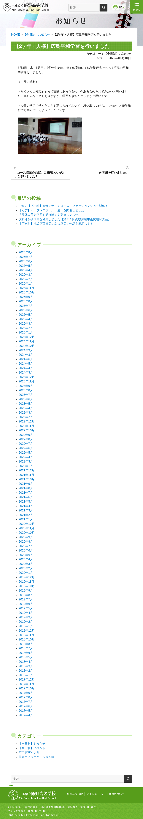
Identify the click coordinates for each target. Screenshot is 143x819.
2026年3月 (26, 274)
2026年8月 (26, 252)
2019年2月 (26, 621)
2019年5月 (26, 608)
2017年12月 (27, 679)
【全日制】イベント (32, 748)
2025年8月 (26, 301)
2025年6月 (26, 310)
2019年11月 (26, 581)
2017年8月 (26, 697)
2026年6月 (26, 261)
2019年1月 (26, 626)
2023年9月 (26, 385)
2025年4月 (26, 319)
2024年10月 (27, 345)
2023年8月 (26, 390)
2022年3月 (26, 461)
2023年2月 (26, 417)
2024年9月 (26, 350)
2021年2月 (26, 514)
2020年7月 (26, 546)
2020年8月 (26, 541)
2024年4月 (26, 368)
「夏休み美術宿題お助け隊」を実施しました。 (50, 214)
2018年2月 (26, 670)
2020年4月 (26, 559)
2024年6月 (26, 359)
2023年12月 (27, 377)
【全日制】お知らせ (32, 743)
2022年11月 (26, 425)
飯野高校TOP (75, 793)
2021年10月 (27, 479)
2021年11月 (26, 474)
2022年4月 (26, 457)
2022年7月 (26, 443)
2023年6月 (26, 399)
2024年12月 (27, 337)
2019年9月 (26, 590)
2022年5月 (26, 452)
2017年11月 (26, 684)
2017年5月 (26, 710)
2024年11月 (26, 341)
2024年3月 (26, 372)
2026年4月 (26, 270)
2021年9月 (26, 483)
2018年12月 (27, 630)
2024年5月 (26, 363)
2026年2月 (26, 279)
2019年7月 (26, 599)
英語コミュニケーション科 (36, 757)
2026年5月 (26, 265)
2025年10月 (27, 292)
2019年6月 (26, 603)
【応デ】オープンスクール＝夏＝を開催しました (51, 210)
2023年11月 (26, 381)
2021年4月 (26, 506)
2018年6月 (26, 652)
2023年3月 (26, 412)
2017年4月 (26, 715)
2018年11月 (26, 635)
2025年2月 (26, 328)
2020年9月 (26, 537)
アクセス (92, 793)
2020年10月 (27, 532)
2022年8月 (26, 439)
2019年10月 (27, 586)
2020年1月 (26, 572)
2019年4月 (26, 612)
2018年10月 (27, 639)
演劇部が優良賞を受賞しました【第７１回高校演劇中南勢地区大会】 (65, 219)
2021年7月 (26, 492)
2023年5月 (26, 403)
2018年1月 (26, 675)
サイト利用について (112, 793)
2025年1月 (26, 332)
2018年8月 (26, 643)
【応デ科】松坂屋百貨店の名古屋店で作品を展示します (56, 223)
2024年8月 (26, 354)
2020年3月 (26, 563)
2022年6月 (26, 448)
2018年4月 (26, 661)
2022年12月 (27, 421)
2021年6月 (26, 497)
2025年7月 (26, 305)
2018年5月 (26, 657)
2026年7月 (26, 256)
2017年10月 (27, 688)
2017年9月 (26, 692)
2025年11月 (26, 288)
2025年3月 (26, 323)
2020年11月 (26, 528)
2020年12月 (27, 523)
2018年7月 (26, 648)
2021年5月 (26, 501)
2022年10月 (27, 430)
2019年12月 (27, 577)
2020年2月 (26, 568)
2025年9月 (26, 296)
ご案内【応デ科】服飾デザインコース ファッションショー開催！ (63, 205)
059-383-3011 (88, 806)
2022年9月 (26, 434)
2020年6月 (26, 550)
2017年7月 (26, 701)
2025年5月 (26, 314)
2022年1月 (26, 466)
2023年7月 (26, 394)
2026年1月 (26, 283)
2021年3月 (26, 510)
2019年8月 (26, 595)
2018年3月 (26, 666)
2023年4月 (26, 408)
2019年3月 (26, 617)
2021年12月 (27, 470)
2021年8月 (26, 488)
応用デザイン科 (29, 752)
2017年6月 (26, 706)
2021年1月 (26, 519)
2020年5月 (26, 555)
